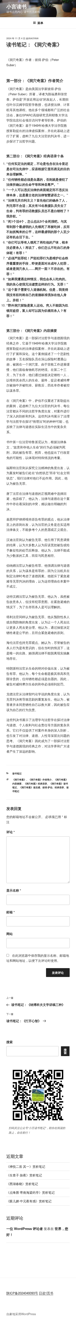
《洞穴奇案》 (19, 779)
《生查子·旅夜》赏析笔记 (24, 1175)
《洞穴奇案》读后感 (29, 787)
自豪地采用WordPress (21, 1314)
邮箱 (10, 912)
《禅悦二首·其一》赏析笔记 (25, 1166)
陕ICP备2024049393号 (22, 1293)
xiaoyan (33, 38)
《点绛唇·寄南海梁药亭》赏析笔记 (30, 1192)
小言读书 (16, 6)
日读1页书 (46, 1293)
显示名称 (13, 890)
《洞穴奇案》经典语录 (35, 783)
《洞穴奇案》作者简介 (40, 779)
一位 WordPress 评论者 (24, 1228)
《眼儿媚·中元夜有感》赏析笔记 (29, 1201)
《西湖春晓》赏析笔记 (22, 1183)
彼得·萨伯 (47, 787)
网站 (9, 933)
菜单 (40, 23)
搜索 (9, 1042)
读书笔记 (17, 773)
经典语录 (59, 787)
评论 (10, 832)
